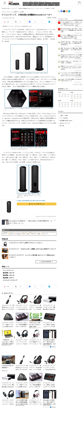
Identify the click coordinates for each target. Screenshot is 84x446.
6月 (65, 94)
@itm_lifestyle (64, 11)
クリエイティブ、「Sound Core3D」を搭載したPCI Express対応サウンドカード (32, 249)
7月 (62, 94)
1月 (68, 96)
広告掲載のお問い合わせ (66, 120)
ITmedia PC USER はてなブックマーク (69, 11)
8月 (59, 94)
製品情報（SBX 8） (8, 277)
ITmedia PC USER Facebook (62, 11)
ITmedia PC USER (5, 8)
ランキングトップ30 (77, 84)
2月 (65, 96)
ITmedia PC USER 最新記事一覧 (67, 11)
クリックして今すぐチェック (37, 204)
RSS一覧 (62, 125)
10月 (77, 94)
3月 (62, 96)
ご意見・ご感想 (64, 115)
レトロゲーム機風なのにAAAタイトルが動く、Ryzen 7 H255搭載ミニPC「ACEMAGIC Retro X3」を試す (71, 37)
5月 (68, 94)
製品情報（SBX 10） (9, 275)
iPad (24, 233)
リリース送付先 (64, 118)
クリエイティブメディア (15, 232)
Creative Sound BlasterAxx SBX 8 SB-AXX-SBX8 (31, 200)
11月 (74, 94)
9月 (80, 94)
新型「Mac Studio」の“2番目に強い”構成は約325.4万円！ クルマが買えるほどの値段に (71, 50)
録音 (39, 233)
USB (31, 232)
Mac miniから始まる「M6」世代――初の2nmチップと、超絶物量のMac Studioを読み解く (71, 30)
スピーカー (25, 232)
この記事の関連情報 (45, 261)
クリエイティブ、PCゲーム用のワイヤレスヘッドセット (25, 242)
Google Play (18, 233)
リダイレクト (45, 233)
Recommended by (46, 346)
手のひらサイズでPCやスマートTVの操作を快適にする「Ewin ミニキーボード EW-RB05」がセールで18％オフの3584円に (71, 56)
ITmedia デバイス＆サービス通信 (59, 11)
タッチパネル (45, 232)
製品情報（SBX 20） (9, 272)
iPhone (28, 233)
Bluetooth (6, 232)
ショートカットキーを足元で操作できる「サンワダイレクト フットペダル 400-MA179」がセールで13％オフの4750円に (71, 74)
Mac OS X (34, 233)
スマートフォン (37, 232)
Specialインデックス (65, 123)
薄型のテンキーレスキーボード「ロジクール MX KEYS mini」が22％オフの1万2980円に (71, 68)
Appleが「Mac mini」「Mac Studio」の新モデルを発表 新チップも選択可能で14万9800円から (71, 43)
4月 (59, 96)
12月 (72, 94)
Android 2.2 (12, 233)
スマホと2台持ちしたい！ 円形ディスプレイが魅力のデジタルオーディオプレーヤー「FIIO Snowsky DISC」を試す (71, 24)
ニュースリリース (8, 270)
